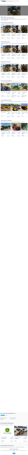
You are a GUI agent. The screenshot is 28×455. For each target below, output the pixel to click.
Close (14, 453)
